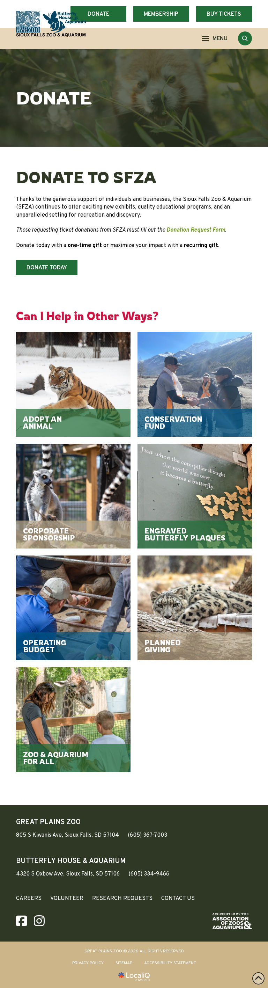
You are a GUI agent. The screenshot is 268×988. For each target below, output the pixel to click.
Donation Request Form (195, 230)
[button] (214, 38)
